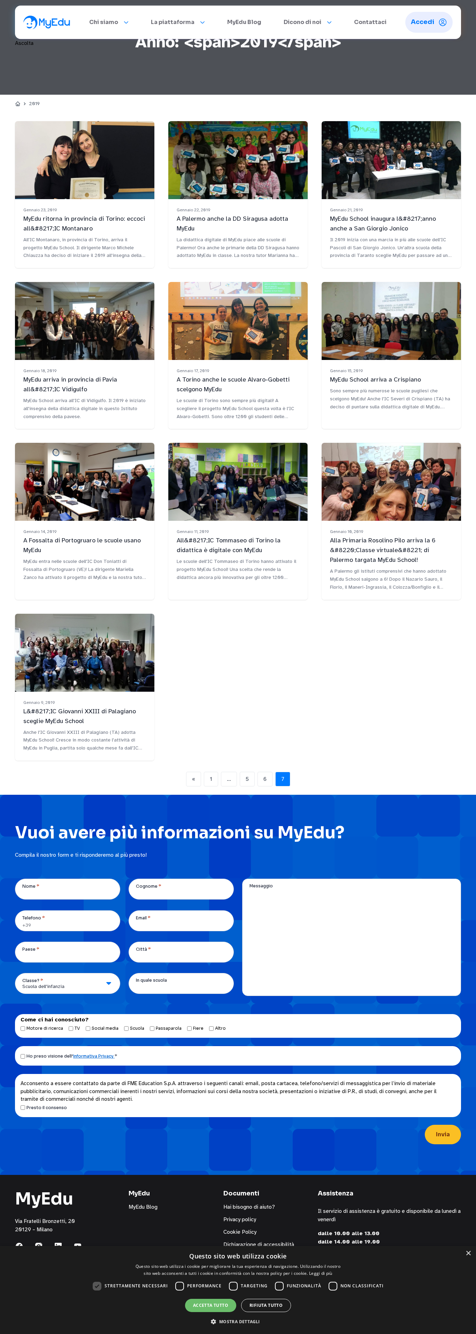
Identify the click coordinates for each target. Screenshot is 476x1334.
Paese (30, 949)
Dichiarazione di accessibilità (258, 1244)
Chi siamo (103, 22)
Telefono (33, 918)
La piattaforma (172, 22)
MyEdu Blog (244, 22)
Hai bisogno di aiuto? (249, 1206)
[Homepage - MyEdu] (46, 22)
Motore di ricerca (44, 1028)
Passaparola (169, 1028)
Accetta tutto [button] (210, 1305)
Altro (220, 1028)
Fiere (198, 1028)
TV (77, 1028)
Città (143, 949)
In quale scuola (151, 980)
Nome (30, 886)
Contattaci (370, 22)
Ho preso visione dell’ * (71, 1056)
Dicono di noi (302, 22)
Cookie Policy (239, 1232)
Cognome (148, 886)
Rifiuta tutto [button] (266, 1305)
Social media (105, 1028)
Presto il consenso (46, 1107)
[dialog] (238, 1290)
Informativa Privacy (94, 1056)
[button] (238, 1321)
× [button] (468, 1253)
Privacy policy (239, 1219)
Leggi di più (320, 1273)
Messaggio (261, 885)
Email (143, 918)
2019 (34, 104)
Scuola (137, 1028)
